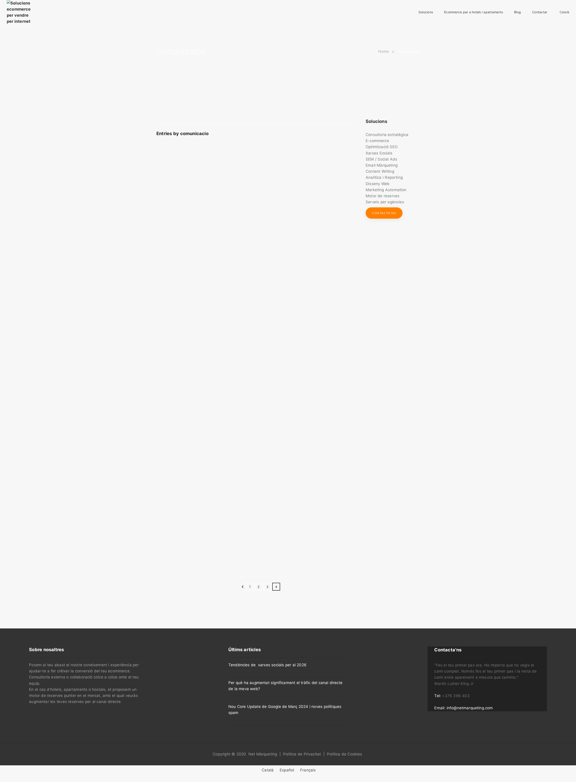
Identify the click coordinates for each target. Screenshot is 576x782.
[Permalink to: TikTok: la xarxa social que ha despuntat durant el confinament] (162, 195)
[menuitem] (267, 770)
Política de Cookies (344, 754)
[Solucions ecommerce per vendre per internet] (19, 11)
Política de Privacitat (302, 754)
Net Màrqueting (262, 754)
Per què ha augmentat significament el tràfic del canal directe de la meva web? (285, 685)
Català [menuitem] (268, 770)
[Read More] (255, 335)
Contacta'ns (384, 213)
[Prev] (242, 588)
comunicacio (194, 133)
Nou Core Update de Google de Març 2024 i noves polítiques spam (284, 709)
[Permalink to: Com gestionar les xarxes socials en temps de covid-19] (162, 400)
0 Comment (346, 182)
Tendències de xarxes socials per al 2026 (267, 665)
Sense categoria (318, 182)
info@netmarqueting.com (470, 708)
